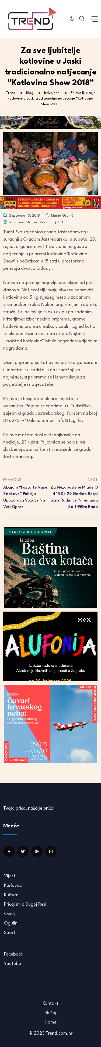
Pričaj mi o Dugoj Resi (25, 904)
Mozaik (31, 222)
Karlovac (13, 885)
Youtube (12, 963)
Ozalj (9, 914)
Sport (9, 932)
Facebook (13, 954)
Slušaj (50, 1013)
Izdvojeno (16, 222)
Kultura (11, 895)
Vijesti (45, 222)
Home (51, 1022)
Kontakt (50, 1003)
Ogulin (11, 923)
